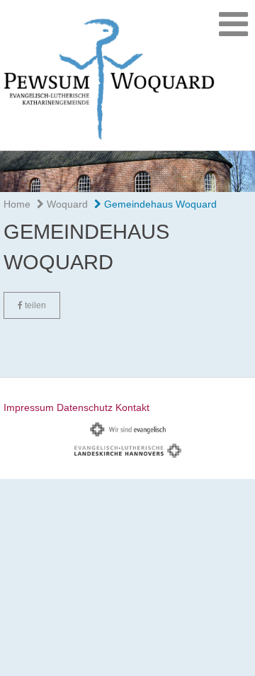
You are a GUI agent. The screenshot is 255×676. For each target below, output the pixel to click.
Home (17, 204)
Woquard (66, 204)
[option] (127, 171)
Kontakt (132, 407)
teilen (34, 305)
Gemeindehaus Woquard (159, 204)
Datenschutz (85, 407)
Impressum (29, 407)
